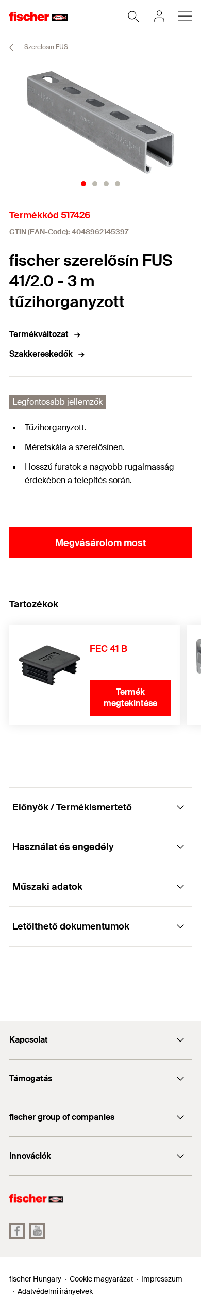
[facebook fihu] (17, 1231)
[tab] (83, 183)
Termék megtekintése (130, 697)
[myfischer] (159, 16)
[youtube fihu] (37, 1231)
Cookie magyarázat (101, 1279)
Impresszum (161, 1279)
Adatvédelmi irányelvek (55, 1291)
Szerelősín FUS (45, 47)
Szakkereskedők (41, 353)
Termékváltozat (39, 334)
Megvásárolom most (100, 543)
